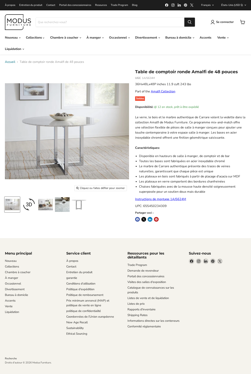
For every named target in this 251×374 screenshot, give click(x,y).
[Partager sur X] (143, 219)
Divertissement (146, 37)
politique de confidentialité (83, 311)
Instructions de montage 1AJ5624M (160, 199)
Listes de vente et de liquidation (148, 298)
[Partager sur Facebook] (137, 219)
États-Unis (232, 5)
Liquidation (13, 49)
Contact (50, 5)
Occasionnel (118, 37)
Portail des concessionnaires (75, 5)
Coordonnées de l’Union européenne (90, 317)
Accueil (10, 62)
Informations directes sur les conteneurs (153, 321)
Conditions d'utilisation (80, 283)
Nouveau (11, 37)
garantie (71, 278)
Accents (205, 37)
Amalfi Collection (163, 91)
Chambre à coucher (64, 37)
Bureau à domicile (178, 37)
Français (206, 5)
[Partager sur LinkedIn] (150, 219)
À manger (94, 37)
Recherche (11, 358)
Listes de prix (136, 304)
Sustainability (75, 328)
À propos (10, 5)
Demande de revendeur (143, 271)
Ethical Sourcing (76, 334)
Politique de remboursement (84, 295)
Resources (101, 5)
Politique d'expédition (80, 289)
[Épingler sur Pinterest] (156, 219)
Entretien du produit (30, 5)
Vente (221, 37)
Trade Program (119, 5)
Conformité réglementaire (144, 326)
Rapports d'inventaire (141, 309)
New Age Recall (77, 322)
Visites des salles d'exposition (146, 282)
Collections (34, 37)
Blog (134, 5)
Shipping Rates (137, 315)
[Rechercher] (189, 22)
